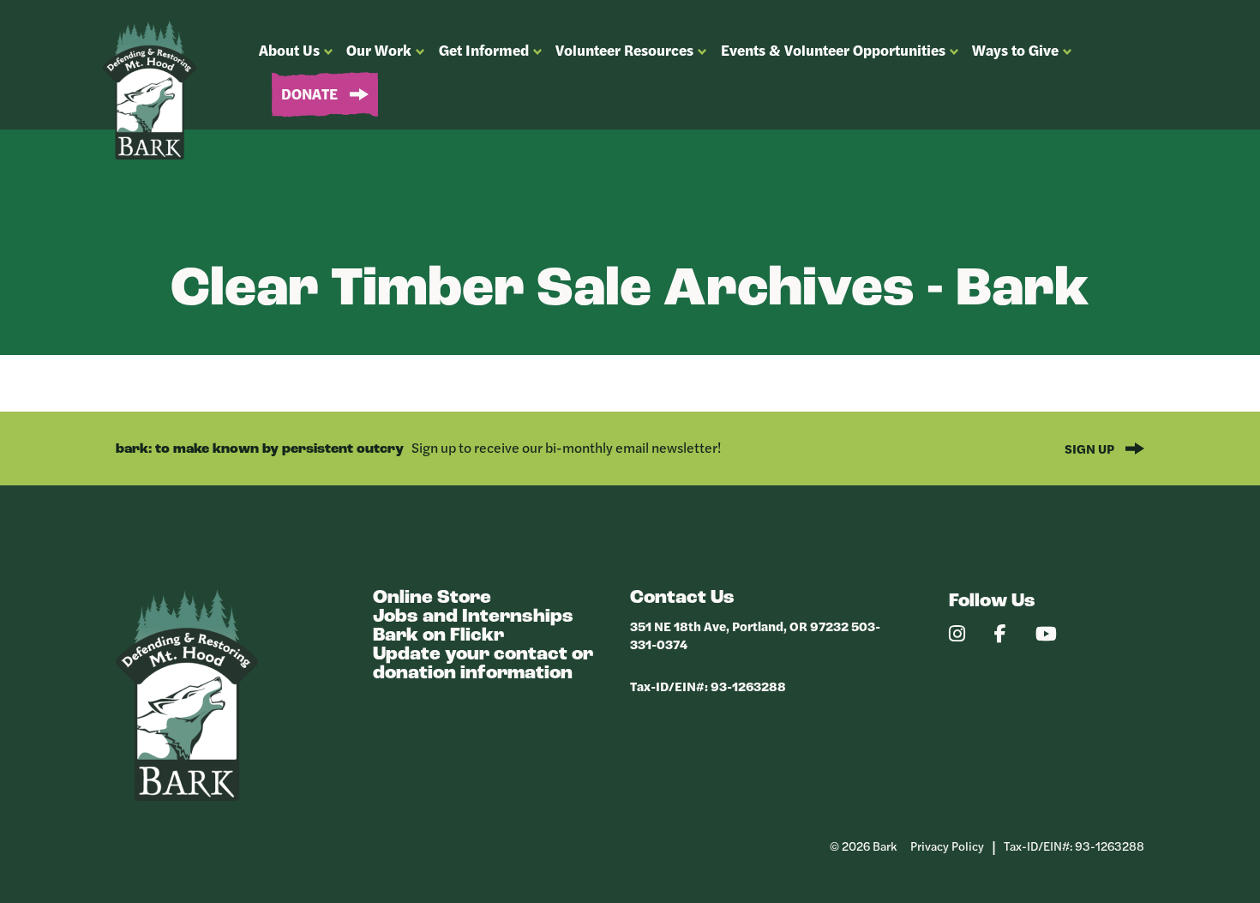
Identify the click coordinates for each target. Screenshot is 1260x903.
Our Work (378, 49)
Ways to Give (1015, 49)
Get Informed (484, 49)
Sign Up (1091, 448)
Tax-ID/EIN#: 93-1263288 (708, 686)
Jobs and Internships (473, 617)
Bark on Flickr (438, 636)
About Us (289, 49)
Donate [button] (311, 93)
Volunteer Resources (624, 49)
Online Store (432, 598)
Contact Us (682, 598)
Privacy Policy (947, 845)
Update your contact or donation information (483, 664)
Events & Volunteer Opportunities (833, 49)
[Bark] (187, 796)
